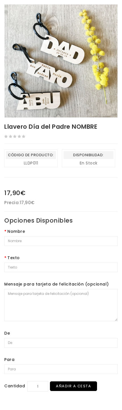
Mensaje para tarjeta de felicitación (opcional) (56, 284)
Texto (13, 257)
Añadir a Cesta (73, 386)
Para (9, 359)
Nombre (16, 231)
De (7, 333)
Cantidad (14, 385)
